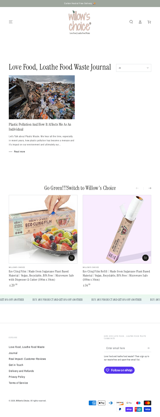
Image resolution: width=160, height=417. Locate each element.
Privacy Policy (17, 377)
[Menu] (10, 22)
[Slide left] (140, 188)
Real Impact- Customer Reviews (27, 359)
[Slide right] (147, 188)
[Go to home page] (80, 22)
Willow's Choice (22, 400)
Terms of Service (18, 383)
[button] (131, 22)
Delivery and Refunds (21, 371)
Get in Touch (16, 365)
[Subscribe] (149, 348)
